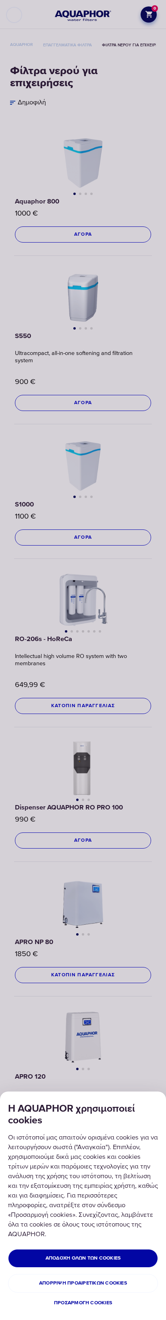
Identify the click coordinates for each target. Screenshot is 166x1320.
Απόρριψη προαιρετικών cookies (83, 1283)
